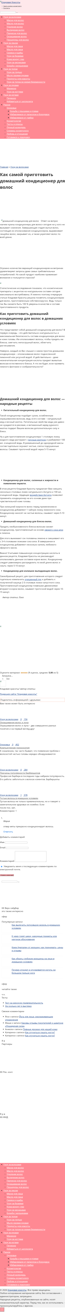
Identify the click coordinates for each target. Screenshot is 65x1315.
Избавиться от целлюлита (20, 101)
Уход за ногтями (15, 92)
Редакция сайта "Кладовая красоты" (18, 694)
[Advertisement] (32, 153)
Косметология (14, 121)
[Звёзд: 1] (21, 672)
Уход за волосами (12, 17)
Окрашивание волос (17, 36)
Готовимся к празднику (18, 137)
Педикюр (11, 98)
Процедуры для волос (18, 40)
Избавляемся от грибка (21, 118)
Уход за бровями (15, 56)
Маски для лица (15, 46)
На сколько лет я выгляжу (18, 1006)
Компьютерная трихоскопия (15, 747)
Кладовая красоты (17, 1290)
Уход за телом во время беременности (26, 82)
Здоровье (11, 108)
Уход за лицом (10, 43)
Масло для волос (15, 23)
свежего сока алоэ (53, 529)
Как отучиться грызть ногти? (40, 1032)
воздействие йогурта (41, 495)
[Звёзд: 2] (22, 672)
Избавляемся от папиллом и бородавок (30, 114)
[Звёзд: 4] (25, 672)
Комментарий (7, 861)
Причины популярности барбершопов (20, 772)
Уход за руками (11, 85)
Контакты (6, 8)
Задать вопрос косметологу (12, 6)
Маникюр (11, 88)
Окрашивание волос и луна (14, 722)
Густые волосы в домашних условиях (19, 798)
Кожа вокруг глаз (15, 59)
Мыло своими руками (18, 75)
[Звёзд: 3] (24, 672)
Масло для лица (15, 49)
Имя (2, 842)
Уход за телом (10, 69)
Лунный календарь (16, 127)
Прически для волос (17, 33)
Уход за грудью (14, 72)
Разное (6, 105)
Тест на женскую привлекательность (24, 1002)
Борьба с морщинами (17, 66)
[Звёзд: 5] (27, 672)
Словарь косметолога (18, 131)
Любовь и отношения (17, 134)
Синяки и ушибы (15, 53)
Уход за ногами (11, 95)
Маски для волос (15, 20)
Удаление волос (15, 27)
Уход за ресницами (16, 62)
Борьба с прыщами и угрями (24, 111)
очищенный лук (33, 579)
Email (2, 847)
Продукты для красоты (18, 79)
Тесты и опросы (15, 124)
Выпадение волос (15, 30)
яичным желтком (37, 439)
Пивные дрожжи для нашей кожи (40, 1029)
